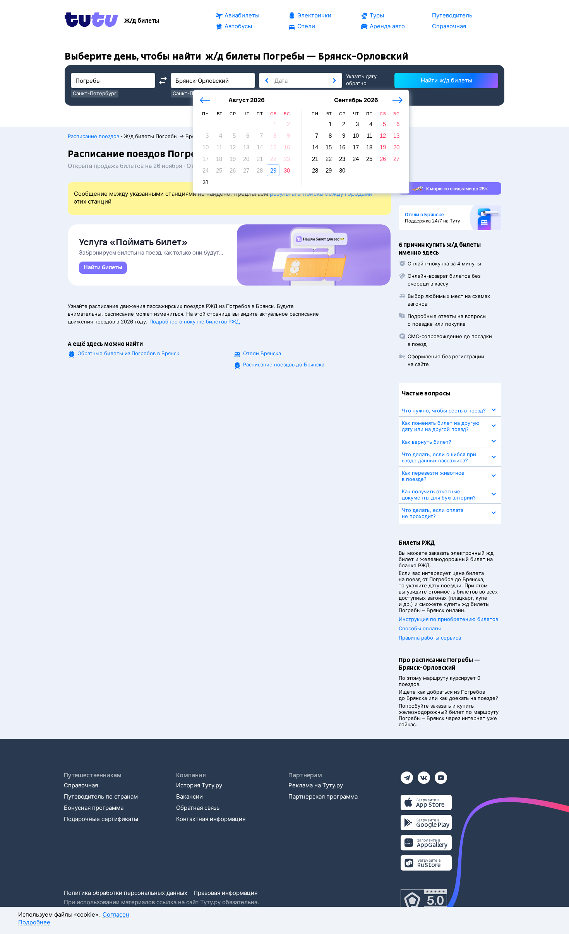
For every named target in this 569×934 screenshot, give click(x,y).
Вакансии (189, 796)
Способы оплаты (420, 628)
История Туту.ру (199, 785)
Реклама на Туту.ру (315, 785)
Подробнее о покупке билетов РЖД (194, 321)
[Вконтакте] (424, 775)
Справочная (81, 785)
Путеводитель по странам (101, 796)
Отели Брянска (262, 353)
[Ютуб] (441, 775)
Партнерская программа (323, 796)
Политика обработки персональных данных (125, 892)
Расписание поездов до (283, 364)
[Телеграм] (407, 775)
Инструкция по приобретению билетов (448, 619)
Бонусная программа (93, 807)
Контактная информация (210, 819)
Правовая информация (225, 892)
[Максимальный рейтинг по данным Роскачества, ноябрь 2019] (424, 900)
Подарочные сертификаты (101, 819)
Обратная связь (197, 807)
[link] (103, 268)
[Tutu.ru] (91, 21)
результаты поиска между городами (321, 193)
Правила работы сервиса (430, 638)
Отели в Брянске (424, 214)
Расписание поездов (93, 136)
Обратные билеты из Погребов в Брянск (128, 353)
